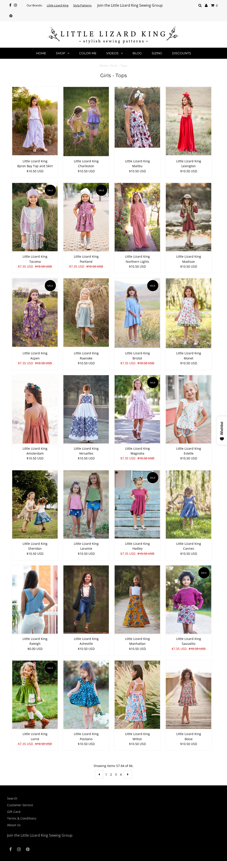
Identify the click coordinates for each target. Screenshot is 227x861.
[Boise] (188, 695)
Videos (112, 53)
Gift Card (13, 812)
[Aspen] (35, 313)
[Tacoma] (35, 217)
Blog (137, 53)
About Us (14, 825)
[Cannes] (188, 504)
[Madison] (188, 217)
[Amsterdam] (35, 409)
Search (12, 798)
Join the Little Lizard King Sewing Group (130, 5)
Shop (60, 53)
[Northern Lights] (137, 217)
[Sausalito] (188, 600)
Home (41, 53)
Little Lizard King (57, 5)
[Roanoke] (86, 312)
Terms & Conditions (21, 818)
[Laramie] (86, 504)
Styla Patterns (82, 5)
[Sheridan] (35, 504)
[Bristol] (137, 313)
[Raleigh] (35, 600)
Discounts (181, 53)
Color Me (87, 53)
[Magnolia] (137, 409)
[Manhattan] (137, 600)
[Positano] (86, 695)
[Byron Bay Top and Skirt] (35, 121)
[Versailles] (86, 409)
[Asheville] (86, 600)
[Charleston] (86, 121)
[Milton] (137, 695)
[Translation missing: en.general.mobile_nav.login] (206, 5)
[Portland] (86, 217)
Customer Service (20, 805)
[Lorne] (35, 695)
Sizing (157, 53)
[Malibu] (137, 117)
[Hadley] (137, 504)
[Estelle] (188, 409)
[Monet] (188, 313)
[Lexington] (188, 121)
